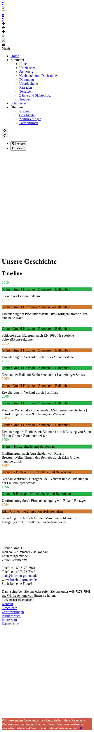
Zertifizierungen (30, 119)
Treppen (25, 99)
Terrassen (25, 91)
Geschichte (27, 115)
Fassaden (25, 87)
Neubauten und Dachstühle (38, 75)
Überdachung (28, 83)
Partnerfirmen (28, 123)
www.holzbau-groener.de (19, 579)
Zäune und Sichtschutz (35, 95)
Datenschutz (10, 624)
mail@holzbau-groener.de (19, 576)
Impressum (9, 620)
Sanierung (26, 72)
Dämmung (26, 79)
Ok (80, 728)
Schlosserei (18, 103)
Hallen (23, 64)
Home (14, 56)
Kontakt (24, 111)
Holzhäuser (27, 68)
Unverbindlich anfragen (17, 599)
